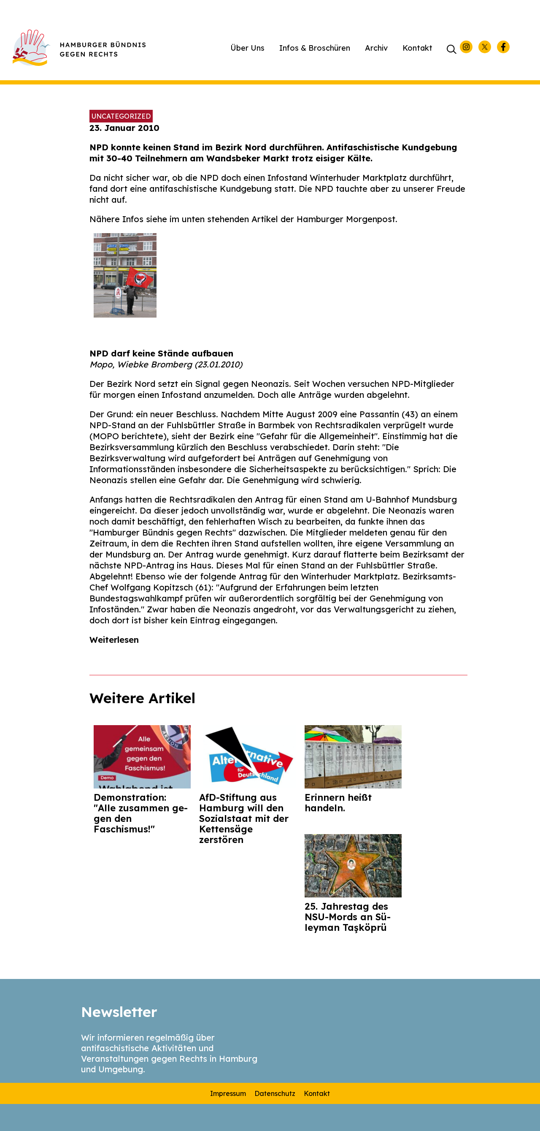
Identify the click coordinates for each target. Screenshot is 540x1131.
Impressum (228, 1093)
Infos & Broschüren (314, 48)
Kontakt (417, 48)
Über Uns (247, 48)
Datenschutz (274, 1093)
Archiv (376, 48)
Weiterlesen (114, 639)
